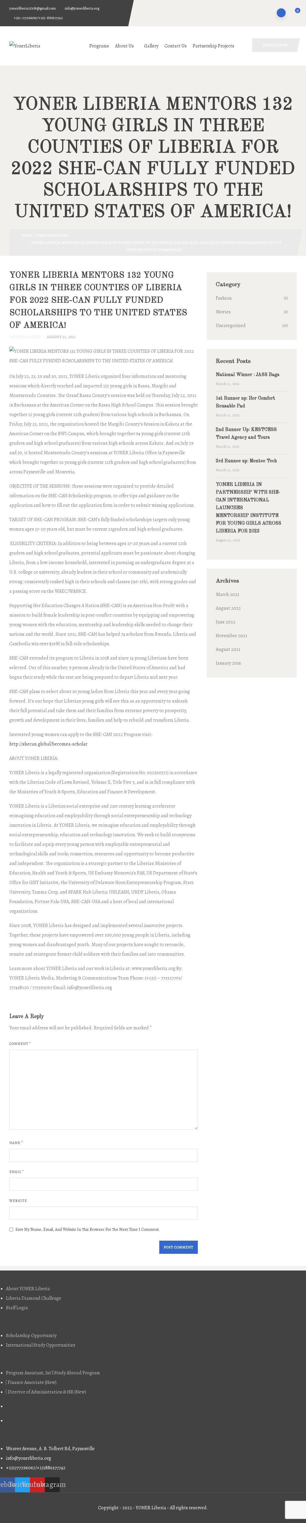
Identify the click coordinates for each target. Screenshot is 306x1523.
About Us (124, 46)
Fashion (224, 298)
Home (27, 235)
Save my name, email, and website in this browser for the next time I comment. (88, 1229)
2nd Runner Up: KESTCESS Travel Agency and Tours (246, 433)
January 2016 (228, 663)
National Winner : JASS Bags (247, 374)
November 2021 (231, 635)
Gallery (151, 46)
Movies (223, 312)
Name (16, 1142)
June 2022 (225, 622)
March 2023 (227, 594)
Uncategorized (52, 235)
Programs (99, 46)
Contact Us (175, 46)
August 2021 (228, 649)
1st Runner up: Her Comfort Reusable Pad (245, 402)
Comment (20, 1043)
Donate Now (275, 45)
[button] (294, 13)
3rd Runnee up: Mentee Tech (246, 461)
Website (18, 1200)
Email (16, 1171)
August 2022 (228, 608)
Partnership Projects (213, 46)
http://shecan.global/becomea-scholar (48, 744)
